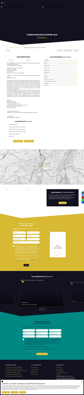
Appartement (11, 47)
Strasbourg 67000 (19, 47)
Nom (29, 232)
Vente (6, 47)
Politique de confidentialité (61, 372)
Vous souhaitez (30, 238)
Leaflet (72, 184)
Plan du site (58, 374)
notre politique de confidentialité (44, 389)
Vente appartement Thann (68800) (12, 372)
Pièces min (52, 336)
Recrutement (59, 367)
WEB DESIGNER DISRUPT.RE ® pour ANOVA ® (64, 376)
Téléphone (30, 235)
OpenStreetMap (77, 184)
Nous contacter (34, 374)
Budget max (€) (26, 336)
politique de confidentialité (32, 350)
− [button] (1, 152)
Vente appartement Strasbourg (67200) (13, 369)
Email (15, 235)
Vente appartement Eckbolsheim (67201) (13, 376)
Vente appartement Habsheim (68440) (13, 374)
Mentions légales (59, 370)
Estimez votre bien (35, 367)
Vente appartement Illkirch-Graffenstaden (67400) (16, 370)
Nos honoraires (59, 369)
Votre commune (17, 239)
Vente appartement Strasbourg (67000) (13, 367)
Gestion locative (34, 372)
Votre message (17, 242)
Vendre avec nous (35, 369)
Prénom (15, 232)
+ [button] (1, 150)
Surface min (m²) (40, 336)
